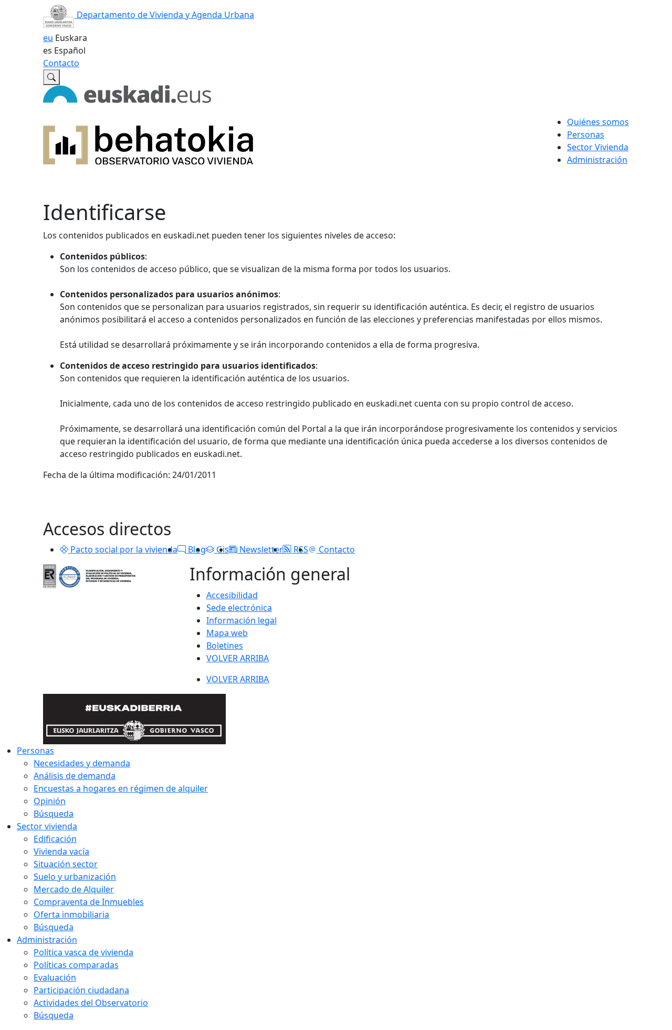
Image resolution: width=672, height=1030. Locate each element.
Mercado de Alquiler (74, 889)
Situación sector (66, 864)
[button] (64, 549)
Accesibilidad (232, 595)
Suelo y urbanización (75, 876)
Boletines (224, 645)
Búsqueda (54, 813)
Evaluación (55, 977)
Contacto (61, 63)
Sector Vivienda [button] (597, 147)
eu (48, 38)
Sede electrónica (239, 607)
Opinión (50, 801)
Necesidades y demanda (82, 763)
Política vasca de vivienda (83, 952)
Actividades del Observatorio (91, 1002)
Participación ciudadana (81, 990)
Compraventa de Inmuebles (89, 902)
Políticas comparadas (76, 965)
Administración (47, 939)
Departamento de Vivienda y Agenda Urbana (164, 14)
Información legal (241, 620)
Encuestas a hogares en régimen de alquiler (121, 788)
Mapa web (227, 633)
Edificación (55, 839)
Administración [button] (597, 159)
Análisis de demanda (75, 776)
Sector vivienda (47, 826)
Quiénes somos (598, 122)
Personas (35, 750)
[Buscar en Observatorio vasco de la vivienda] (51, 77)
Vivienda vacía (61, 851)
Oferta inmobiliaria (71, 914)
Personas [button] (585, 134)
